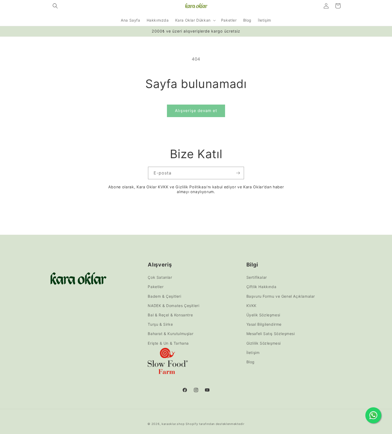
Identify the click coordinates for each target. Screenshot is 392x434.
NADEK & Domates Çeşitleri (173, 305)
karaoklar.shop (173, 424)
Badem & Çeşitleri (164, 296)
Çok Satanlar (160, 277)
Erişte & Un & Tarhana (168, 343)
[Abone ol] (238, 173)
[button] (55, 6)
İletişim (253, 352)
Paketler (155, 287)
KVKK (251, 305)
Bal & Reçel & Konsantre (170, 315)
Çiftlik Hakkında (261, 287)
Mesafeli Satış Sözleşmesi (270, 333)
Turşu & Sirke (160, 324)
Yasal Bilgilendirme (264, 324)
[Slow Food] (168, 362)
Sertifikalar (256, 277)
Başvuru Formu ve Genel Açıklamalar (280, 296)
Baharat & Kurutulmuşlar (170, 333)
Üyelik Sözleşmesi (263, 315)
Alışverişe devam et (196, 110)
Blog (250, 362)
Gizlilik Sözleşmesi (263, 343)
